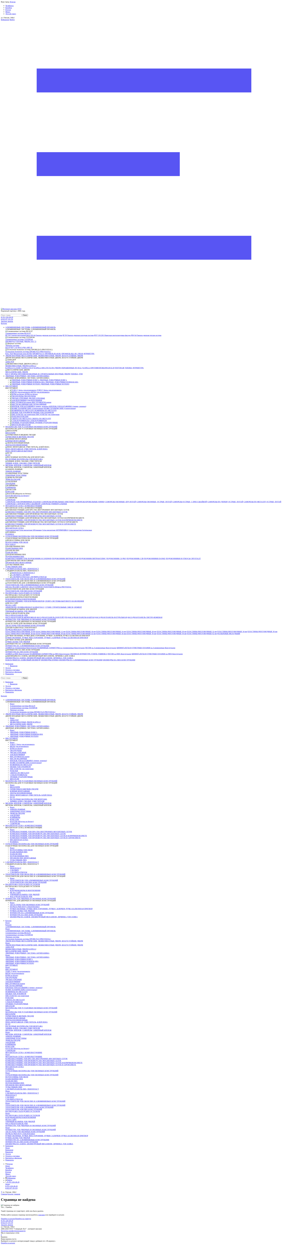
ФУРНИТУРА (89, 354)
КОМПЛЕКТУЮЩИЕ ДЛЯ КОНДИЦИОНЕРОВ (24, 601)
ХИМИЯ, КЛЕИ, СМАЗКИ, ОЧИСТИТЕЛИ (22, 463)
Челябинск (9, 6)
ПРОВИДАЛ (10, 341)
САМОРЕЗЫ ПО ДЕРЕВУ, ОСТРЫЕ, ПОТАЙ (225, 502)
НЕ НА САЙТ (10, 605)
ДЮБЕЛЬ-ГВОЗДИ (12, 479)
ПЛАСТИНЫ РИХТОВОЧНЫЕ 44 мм (111, 634)
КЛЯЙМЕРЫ (10, 487)
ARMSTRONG (11, 607)
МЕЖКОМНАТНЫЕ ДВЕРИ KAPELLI (20, 366)
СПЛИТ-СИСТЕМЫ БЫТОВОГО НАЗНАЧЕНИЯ (64, 601)
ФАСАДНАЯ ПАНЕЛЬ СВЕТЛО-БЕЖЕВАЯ (144, 617)
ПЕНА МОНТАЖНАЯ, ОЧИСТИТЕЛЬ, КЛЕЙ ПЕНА (26, 449)
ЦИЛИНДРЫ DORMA (50, 660)
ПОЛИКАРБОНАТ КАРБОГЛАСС (31, 607)
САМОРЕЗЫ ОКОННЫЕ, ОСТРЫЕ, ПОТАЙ (154, 502)
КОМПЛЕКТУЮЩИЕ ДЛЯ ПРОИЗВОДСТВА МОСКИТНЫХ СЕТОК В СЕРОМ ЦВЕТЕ (40, 524)
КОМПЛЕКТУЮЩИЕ (14, 558)
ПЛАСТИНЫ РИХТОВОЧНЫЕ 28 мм (141, 632)
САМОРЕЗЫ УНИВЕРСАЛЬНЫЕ (53, 504)
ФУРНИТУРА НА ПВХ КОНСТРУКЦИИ (21, 652)
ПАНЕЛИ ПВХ (11, 552)
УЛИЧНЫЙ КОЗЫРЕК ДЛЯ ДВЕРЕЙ (20, 611)
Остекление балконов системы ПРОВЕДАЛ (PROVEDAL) (28, 352)
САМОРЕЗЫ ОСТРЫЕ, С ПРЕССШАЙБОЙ (189, 502)
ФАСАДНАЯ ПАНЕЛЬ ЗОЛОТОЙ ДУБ (52, 617)
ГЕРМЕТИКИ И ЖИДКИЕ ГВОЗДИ (19, 437)
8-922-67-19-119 (7, 319)
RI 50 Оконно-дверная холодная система (78, 335)
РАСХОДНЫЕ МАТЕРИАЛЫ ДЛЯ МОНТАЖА (24, 459)
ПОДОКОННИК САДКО (116, 558)
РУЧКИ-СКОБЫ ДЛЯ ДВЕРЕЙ (17, 642)
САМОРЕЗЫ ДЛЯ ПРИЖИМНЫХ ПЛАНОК (23, 502)
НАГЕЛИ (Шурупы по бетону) (17, 496)
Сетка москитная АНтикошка (30, 530)
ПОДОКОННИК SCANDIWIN (40, 558)
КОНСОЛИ (9, 492)
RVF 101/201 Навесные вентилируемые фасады (112, 335)
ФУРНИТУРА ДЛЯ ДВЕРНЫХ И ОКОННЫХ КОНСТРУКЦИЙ (30, 1130)
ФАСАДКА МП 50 (25, 348)
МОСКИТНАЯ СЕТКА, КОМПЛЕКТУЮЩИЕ (23, 1057)
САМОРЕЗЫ (10, 500)
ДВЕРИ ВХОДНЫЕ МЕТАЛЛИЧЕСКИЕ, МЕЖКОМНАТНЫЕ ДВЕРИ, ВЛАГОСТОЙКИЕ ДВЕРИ (44, 945)
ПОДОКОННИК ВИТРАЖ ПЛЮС (92, 558)
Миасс (7, 12)
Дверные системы (12, 345)
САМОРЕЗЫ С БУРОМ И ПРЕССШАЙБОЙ (22, 504)
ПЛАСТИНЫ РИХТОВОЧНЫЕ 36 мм (262, 632)
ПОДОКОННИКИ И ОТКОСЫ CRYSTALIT (183, 558)
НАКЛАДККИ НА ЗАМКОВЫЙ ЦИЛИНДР (22, 660)
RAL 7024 (9, 354)
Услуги (8, 686)
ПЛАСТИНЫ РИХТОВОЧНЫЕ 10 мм (20, 632)
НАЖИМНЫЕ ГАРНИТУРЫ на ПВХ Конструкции (50, 654)
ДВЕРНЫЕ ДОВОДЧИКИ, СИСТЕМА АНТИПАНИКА (27, 957)
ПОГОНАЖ (119, 368)
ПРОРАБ (14, 374)
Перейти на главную (23, 1219)
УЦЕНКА (128, 368)
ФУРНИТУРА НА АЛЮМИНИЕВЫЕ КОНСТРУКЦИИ (27, 646)
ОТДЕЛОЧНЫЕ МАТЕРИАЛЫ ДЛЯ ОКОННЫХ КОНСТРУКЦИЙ (31, 1075)
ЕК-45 (7, 348)
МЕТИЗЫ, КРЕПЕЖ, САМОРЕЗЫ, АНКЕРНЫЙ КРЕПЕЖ (28, 1034)
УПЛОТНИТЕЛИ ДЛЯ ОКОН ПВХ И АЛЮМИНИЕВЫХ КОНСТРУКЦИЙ (35, 1105)
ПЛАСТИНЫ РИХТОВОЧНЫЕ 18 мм (81, 632)
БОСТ (7, 374)
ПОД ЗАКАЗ (10, 544)
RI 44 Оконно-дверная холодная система (46, 335)
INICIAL (8, 587)
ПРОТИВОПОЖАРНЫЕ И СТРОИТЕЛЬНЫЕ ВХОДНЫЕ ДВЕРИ (44, 374)
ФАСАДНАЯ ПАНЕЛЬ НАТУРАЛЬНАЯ (111, 617)
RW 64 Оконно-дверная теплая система (146, 335)
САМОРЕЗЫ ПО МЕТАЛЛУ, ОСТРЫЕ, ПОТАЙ (262, 502)
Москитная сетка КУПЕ (23, 354)
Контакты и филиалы (13, 690)
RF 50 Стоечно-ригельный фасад (18, 335)
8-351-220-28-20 (7, 317)
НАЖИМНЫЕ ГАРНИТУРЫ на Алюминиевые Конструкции (61, 648)
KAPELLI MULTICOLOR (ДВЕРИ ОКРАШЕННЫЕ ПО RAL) (58, 368)
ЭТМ (81, 374)
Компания (9, 682)
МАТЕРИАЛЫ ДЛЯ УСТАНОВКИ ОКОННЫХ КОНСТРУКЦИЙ (31, 1012)
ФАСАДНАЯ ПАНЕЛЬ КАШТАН (81, 617)
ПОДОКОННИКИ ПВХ (14, 556)
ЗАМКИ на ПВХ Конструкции (17, 654)
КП (12, 348)
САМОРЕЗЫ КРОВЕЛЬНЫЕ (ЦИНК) (90, 502)
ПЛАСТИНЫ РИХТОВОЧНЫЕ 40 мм (50, 634)
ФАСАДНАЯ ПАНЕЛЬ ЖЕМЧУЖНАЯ (20, 617)
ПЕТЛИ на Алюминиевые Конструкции (100, 648)
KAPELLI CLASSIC (13, 368)
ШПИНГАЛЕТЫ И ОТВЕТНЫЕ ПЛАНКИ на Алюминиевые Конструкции (146, 648)
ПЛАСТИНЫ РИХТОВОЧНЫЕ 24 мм (111, 632)
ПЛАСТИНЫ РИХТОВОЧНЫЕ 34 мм (232, 632)
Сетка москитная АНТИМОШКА (55, 530)
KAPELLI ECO (27, 368)
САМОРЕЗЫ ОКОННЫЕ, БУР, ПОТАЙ (120, 502)
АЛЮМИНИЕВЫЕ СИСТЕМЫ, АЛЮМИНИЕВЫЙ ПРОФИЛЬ (30, 931)
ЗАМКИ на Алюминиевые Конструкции (21, 648)
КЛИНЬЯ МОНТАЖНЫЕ (15, 441)
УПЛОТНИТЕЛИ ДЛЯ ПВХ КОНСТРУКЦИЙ (23, 591)
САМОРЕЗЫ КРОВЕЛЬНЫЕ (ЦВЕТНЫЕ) (57, 502)
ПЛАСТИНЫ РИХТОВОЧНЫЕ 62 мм (202, 634)
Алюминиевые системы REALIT (18, 333)
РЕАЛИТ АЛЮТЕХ (20, 587)
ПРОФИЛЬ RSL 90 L (70, 354)
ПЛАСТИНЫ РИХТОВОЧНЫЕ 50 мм (141, 634)
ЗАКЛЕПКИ (10, 483)
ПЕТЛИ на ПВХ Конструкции (119, 654)
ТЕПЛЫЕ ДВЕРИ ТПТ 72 (26, 341)
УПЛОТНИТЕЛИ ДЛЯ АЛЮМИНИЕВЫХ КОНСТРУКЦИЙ (29, 585)
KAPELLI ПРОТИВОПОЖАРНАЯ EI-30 (99, 368)
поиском (41, 1215)
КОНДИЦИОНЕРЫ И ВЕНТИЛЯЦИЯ (20, 599)
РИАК (80, 354)
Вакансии (13, 684)
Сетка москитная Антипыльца (80, 530)
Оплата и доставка (12, 688)
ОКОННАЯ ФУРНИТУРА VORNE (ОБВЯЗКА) (88, 654)
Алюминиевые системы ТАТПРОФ (19, 339)
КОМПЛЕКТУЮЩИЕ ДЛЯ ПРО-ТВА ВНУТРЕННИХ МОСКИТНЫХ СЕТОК (36, 512)
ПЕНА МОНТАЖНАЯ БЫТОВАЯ (18, 451)
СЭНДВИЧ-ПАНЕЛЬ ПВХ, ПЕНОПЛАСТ (22, 1093)
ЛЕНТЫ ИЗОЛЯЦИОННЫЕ (16, 445)
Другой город (10, 14)
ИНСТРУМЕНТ (11, 969)
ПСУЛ (7, 455)
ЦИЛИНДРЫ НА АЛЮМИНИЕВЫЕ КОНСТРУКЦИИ (80, 660)
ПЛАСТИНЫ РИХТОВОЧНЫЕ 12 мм (50, 632)
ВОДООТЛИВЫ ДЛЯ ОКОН (16, 542)
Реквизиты (9, 692)
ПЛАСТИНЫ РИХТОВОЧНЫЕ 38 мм (20, 634)
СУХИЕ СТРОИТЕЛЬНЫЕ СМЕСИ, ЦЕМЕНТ (63, 607)
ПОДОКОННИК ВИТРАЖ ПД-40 (65, 558)
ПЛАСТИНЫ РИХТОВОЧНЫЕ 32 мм (202, 632)
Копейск (8, 8)
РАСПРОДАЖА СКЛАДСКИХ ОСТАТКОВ (22, 1115)
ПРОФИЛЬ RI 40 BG (53, 354)
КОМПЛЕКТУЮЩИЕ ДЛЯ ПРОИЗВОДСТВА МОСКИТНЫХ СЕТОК (33, 516)
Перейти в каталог (8, 1219)
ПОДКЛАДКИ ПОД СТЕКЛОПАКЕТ (20, 630)
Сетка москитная (12, 530)
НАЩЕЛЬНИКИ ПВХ (14, 548)
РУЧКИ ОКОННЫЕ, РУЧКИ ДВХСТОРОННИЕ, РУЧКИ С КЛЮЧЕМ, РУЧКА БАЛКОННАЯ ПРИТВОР (46, 638)
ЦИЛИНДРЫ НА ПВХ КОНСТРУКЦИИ (119, 660)
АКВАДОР (9, 362)
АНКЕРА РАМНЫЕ (13, 471)
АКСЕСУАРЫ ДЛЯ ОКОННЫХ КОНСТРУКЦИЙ (25, 625)
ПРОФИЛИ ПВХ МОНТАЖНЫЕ (18, 563)
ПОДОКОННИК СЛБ (135, 558)
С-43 (15, 348)
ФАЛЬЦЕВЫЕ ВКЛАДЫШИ (228, 634)
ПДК (25, 558)
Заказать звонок (7, 321)
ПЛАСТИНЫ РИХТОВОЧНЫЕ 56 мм (172, 634)
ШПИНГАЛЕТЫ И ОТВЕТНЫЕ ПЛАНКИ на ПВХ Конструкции (157, 654)
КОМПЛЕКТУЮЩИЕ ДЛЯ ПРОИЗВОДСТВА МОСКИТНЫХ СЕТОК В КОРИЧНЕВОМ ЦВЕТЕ (43, 520)
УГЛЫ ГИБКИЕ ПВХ (13, 567)
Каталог (4, 696)
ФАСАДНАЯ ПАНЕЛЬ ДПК (16, 615)
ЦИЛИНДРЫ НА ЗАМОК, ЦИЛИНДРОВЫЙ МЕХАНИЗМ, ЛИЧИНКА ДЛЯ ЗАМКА (39, 658)
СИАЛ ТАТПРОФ (36, 587)
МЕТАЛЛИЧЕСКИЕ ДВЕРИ (16, 372)
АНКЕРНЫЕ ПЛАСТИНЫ (15, 475)
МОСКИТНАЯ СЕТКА (14, 528)
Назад (12, 704)
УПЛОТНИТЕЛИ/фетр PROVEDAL (57, 587)
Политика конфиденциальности (13, 1231)
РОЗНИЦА (9, 534)
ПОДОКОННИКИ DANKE (154, 558)
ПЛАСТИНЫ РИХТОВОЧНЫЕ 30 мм (172, 632)
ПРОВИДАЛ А (38, 354)
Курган (13, 2)
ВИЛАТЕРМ (10, 433)
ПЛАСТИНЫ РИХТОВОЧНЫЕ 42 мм (81, 634)
